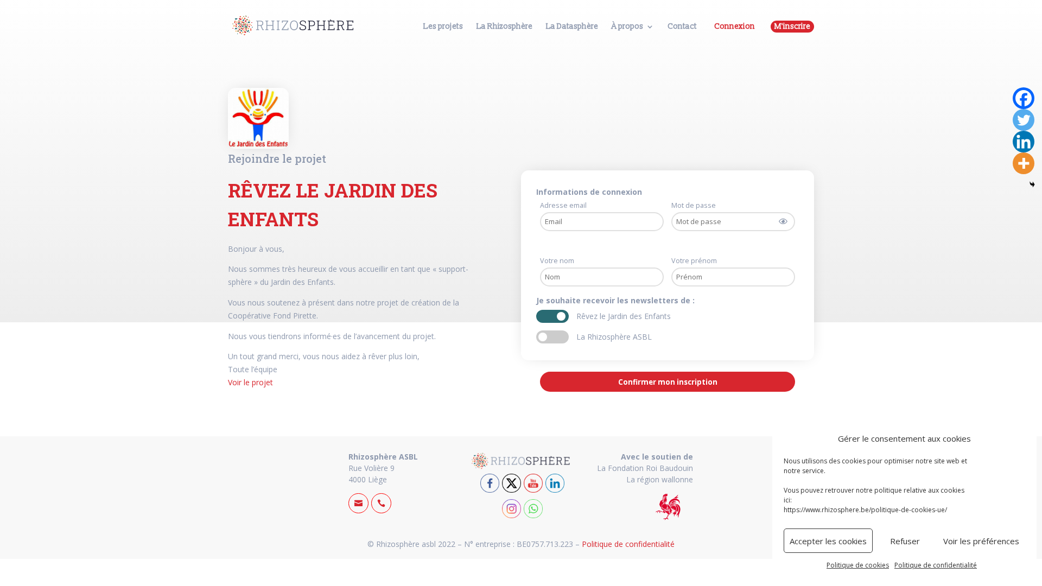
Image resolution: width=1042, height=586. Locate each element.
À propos (627, 27)
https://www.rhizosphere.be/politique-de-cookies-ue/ (865, 509)
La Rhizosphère (504, 27)
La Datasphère (572, 27)
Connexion (734, 26)
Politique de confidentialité (935, 565)
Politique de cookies (858, 565)
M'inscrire (792, 26)
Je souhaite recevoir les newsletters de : (616, 300)
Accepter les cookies (828, 541)
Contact (682, 27)
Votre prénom (694, 260)
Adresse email (563, 205)
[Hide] (1032, 184)
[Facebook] (1023, 98)
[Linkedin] (1023, 141)
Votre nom (557, 260)
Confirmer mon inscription (667, 382)
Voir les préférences (981, 541)
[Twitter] (1023, 120)
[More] (1023, 163)
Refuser (905, 541)
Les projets (443, 27)
